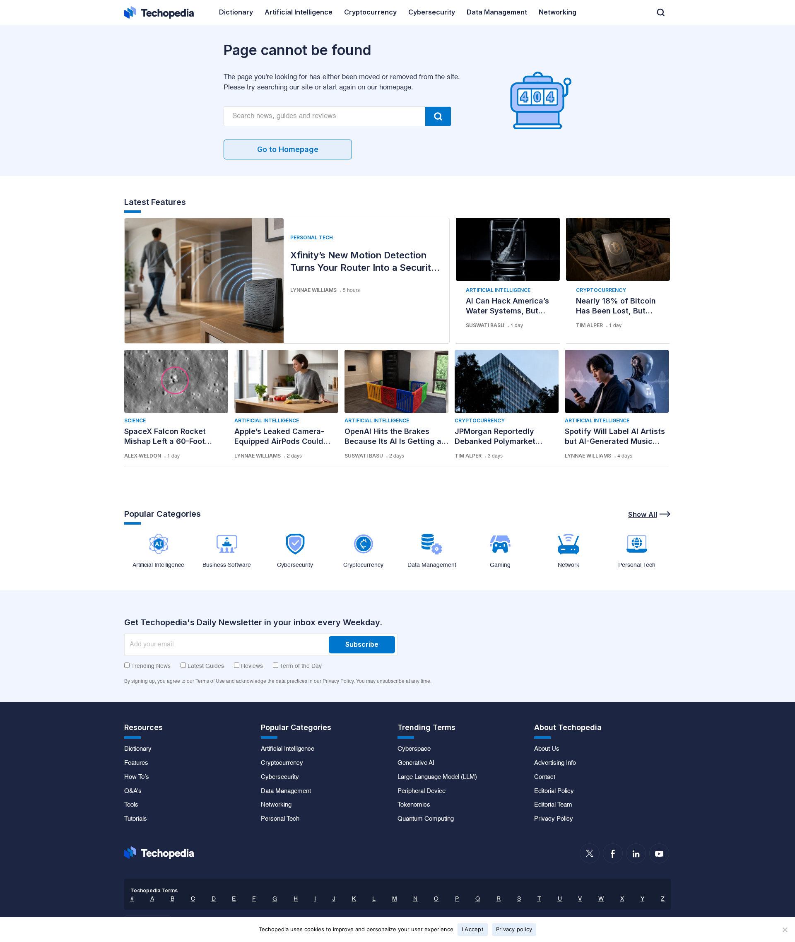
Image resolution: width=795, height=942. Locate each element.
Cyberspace (414, 749)
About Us (546, 749)
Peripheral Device (422, 791)
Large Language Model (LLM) (437, 777)
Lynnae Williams (313, 290)
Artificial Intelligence (498, 290)
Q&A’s (133, 791)
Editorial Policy (554, 791)
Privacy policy (514, 929)
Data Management (286, 791)
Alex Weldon (142, 456)
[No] (785, 929)
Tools (131, 805)
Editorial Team (553, 805)
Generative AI (416, 763)
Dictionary (138, 749)
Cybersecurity (280, 777)
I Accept (473, 929)
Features (136, 763)
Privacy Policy (553, 819)
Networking (276, 805)
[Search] (438, 116)
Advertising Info (555, 763)
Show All (642, 514)
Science (135, 420)
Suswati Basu (485, 325)
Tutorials (135, 819)
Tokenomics (414, 805)
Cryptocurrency (601, 290)
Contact (544, 777)
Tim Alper (589, 325)
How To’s (136, 777)
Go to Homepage (287, 149)
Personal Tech (311, 237)
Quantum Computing (426, 819)
